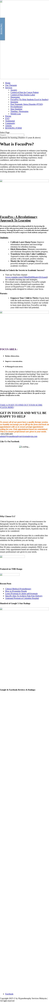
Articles (8, 125)
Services (8, 88)
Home (7, 83)
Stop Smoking (16, 109)
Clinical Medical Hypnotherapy (18, 589)
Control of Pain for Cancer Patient (24, 92)
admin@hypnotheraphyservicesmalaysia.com (18, 436)
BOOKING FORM (13, 128)
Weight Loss (15, 114)
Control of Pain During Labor (22, 95)
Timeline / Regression (19, 111)
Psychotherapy (16, 107)
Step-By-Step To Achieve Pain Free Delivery (23, 596)
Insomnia (14, 102)
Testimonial (10, 121)
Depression (15, 97)
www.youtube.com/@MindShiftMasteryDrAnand (26, 277)
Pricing (8, 116)
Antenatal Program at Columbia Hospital (22, 598)
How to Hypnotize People (16, 591)
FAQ (7, 118)
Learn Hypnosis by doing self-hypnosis (21, 593)
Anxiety (13, 90)
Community (10, 123)
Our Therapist (11, 85)
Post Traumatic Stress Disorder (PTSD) (26, 104)
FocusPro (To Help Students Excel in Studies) (29, 99)
